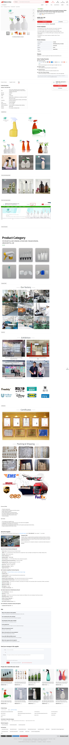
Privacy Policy (49, 741)
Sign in (67, 2)
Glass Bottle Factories (13, 729)
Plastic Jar (19, 715)
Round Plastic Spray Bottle (14, 731)
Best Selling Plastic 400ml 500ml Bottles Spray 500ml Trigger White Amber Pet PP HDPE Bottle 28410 (48, 701)
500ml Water (47, 729)
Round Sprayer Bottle (5, 731)
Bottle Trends (27, 731)
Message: (4, 654)
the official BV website (22, 533)
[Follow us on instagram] (63, 736)
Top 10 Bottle (21, 731)
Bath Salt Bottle (20, 711)
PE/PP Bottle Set (36, 711)
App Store (3, 736)
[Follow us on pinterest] (66, 736)
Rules (67, 4)
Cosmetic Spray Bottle (22, 724)
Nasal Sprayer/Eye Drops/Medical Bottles (7, 711)
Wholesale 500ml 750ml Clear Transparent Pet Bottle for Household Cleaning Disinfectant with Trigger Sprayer (34, 701)
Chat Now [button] (61, 21)
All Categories (4, 4)
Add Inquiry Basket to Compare (18, 36)
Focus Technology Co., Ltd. (28, 741)
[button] (44, 1)
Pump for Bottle (53, 713)
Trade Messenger (16, 736)
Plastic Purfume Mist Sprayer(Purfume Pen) (40, 713)
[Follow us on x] (62, 736)
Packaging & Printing (7, 6)
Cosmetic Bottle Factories (22, 729)
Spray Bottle (18, 6)
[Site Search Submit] (47, 2)
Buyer (46, 4)
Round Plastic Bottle (41, 729)
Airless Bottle (53, 715)
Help (51, 4)
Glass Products (3, 713)
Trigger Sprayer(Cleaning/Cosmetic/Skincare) (24, 713)
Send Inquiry (44, 21)
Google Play (9, 736)
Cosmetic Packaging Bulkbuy (35, 731)
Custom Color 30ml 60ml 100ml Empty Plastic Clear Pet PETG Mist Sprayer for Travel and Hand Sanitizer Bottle (6, 683)
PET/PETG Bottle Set (54, 711)
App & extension (56, 4)
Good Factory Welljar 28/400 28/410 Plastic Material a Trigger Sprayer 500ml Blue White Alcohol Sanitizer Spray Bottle (61, 701)
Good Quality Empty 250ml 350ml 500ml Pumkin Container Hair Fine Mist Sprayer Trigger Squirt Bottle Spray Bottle (48, 683)
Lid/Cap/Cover (3, 715)
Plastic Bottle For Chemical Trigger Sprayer (57, 729)
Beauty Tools (36, 715)
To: (5, 652)
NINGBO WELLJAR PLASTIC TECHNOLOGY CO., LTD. (47, 13)
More (2, 733)
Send (8, 662)
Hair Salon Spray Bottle (13, 724)
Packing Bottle (13, 6)
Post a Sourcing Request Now (27, 662)
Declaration (44, 741)
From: (5, 649)
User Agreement (40, 741)
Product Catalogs (14, 709)
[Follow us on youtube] (64, 736)
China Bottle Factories (5, 729)
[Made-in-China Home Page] (6, 2)
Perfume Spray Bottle (5, 724)
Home (2, 6)
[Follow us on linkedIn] (67, 736)
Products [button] (16, 1)
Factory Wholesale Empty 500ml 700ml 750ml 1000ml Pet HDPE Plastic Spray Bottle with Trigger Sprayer (20, 683)
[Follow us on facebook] (60, 736)
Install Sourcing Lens (24, 736)
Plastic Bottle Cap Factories (32, 729)
